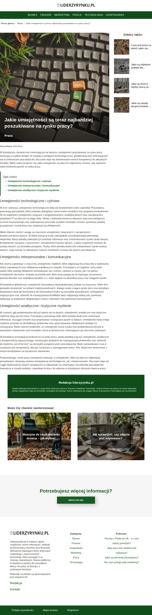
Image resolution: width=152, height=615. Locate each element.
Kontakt (15, 589)
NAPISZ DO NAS (76, 500)
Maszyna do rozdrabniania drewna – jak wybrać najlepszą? (41, 436)
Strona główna (8, 23)
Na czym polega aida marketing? (121, 562)
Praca (77, 15)
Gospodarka (115, 15)
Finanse (46, 15)
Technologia (94, 15)
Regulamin (73, 610)
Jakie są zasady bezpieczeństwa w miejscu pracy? (141, 105)
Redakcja (16, 583)
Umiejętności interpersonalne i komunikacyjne (34, 185)
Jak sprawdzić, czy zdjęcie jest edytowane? (111, 436)
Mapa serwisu (50, 610)
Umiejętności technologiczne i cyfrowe (29, 181)
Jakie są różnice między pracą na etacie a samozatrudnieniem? (141, 86)
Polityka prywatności (23, 610)
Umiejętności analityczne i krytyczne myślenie (33, 190)
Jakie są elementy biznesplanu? (121, 557)
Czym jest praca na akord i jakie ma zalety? (141, 47)
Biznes (32, 15)
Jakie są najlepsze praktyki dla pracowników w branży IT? (141, 66)
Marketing (62, 15)
